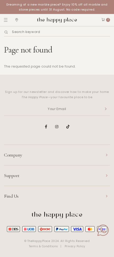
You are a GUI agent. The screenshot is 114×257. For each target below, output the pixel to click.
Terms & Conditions (43, 246)
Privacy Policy (75, 246)
